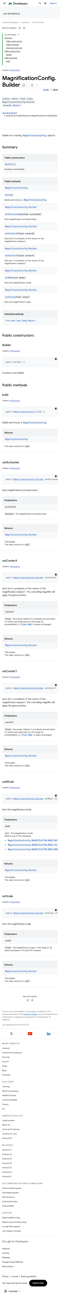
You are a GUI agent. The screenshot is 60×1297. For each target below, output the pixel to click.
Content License (30, 1014)
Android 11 (7, 1176)
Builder (9, 164)
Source (5, 1061)
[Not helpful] (24, 28)
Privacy (5, 1104)
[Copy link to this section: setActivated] (21, 462)
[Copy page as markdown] (32, 85)
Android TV (7, 1138)
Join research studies (11, 1231)
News (4, 1066)
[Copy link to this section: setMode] (16, 782)
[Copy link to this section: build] (11, 395)
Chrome (5, 1253)
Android (5, 1048)
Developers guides (10, 1192)
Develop (25, 22)
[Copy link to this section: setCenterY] (20, 671)
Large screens (8, 1120)
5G (3, 1108)
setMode (9, 277)
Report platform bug (11, 1217)
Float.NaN (26, 624)
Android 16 (7, 1154)
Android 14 (7, 1163)
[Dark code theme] (56, 359)
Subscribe (38, 1283)
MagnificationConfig (34, 135)
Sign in (53, 3)
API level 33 (15, 70)
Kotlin (46, 89)
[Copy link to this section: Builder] (14, 345)
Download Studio (9, 1201)
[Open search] (40, 3)
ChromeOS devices (11, 1129)
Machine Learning (10, 1091)
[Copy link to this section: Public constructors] (37, 335)
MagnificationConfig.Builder (21, 207)
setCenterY (11, 255)
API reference (11, 13)
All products (7, 1266)
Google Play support (11, 1226)
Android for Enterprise (12, 1052)
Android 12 (7, 1172)
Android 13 (7, 1167)
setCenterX (11, 233)
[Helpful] (20, 28)
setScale (10, 297)
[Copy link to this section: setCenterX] (20, 561)
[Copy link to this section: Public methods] (30, 385)
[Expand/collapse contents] (18, 34)
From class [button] (20, 320)
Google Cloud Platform (12, 1262)
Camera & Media (9, 1100)
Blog (4, 1070)
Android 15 (7, 1158)
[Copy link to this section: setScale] (16, 896)
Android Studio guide (11, 1188)
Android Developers (10, 22)
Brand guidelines (28, 1276)
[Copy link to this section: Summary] (20, 147)
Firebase (6, 1257)
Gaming (6, 1086)
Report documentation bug (14, 1222)
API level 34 (15, 468)
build (8, 195)
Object (16, 105)
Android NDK (8, 1206)
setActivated (12, 214)
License (14, 1276)
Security (5, 1057)
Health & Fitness (9, 1095)
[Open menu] (4, 3)
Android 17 (7, 1150)
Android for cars (9, 1133)
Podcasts (6, 1075)
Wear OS (6, 1125)
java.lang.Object (9, 113)
